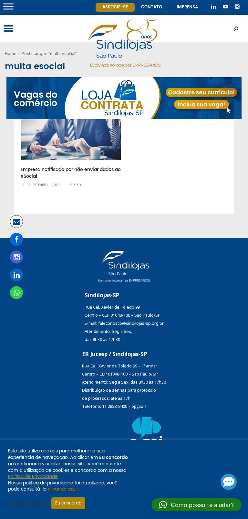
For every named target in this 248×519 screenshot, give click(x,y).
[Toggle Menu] (8, 6)
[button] (196, 504)
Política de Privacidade (33, 476)
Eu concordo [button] (68, 503)
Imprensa (187, 7)
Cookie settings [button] (28, 503)
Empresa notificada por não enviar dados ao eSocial (71, 173)
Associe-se (115, 7)
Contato (151, 7)
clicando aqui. (63, 489)
